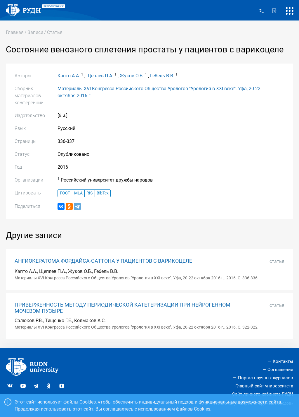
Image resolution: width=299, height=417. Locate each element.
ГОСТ (65, 193)
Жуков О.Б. (132, 75)
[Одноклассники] (69, 206)
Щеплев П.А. (99, 75)
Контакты (283, 361)
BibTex (103, 193)
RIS (89, 193)
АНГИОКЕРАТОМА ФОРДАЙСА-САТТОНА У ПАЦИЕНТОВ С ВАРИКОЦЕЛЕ (103, 261)
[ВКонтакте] (61, 206)
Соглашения (280, 369)
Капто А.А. (69, 75)
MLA (78, 193)
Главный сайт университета (264, 386)
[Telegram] (77, 206)
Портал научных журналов (265, 377)
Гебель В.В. (162, 75)
